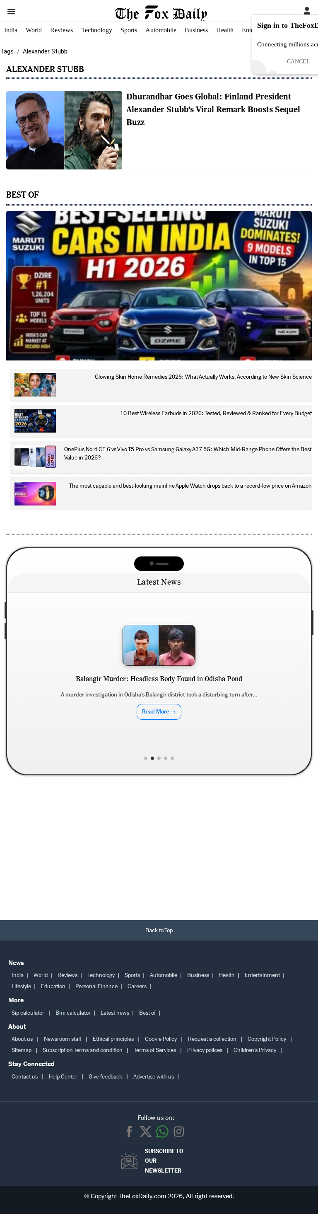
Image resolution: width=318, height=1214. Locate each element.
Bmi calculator (73, 1012)
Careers (137, 986)
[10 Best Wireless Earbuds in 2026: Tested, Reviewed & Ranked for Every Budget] (35, 421)
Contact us (25, 1076)
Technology (96, 30)
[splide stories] (64, 130)
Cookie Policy (161, 1038)
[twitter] (146, 1131)
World (34, 30)
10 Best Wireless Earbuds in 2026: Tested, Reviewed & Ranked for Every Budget (216, 413)
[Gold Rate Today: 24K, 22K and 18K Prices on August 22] (159, 645)
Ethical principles (113, 1038)
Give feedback (105, 1076)
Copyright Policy (267, 1038)
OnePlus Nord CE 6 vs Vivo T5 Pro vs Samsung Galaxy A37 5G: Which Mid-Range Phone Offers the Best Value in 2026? (187, 453)
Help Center (63, 1076)
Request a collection (212, 1038)
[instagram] (179, 1131)
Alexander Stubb (45, 69)
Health (225, 30)
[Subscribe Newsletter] (131, 1161)
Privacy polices (204, 1050)
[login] (307, 11)
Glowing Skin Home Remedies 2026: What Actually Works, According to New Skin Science (203, 376)
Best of (147, 1012)
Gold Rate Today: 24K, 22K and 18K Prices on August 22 (159, 689)
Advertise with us (153, 1076)
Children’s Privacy (255, 1050)
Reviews (61, 30)
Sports (128, 30)
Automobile (160, 30)
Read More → (159, 721)
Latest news (115, 1012)
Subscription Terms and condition (83, 1050)
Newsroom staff (63, 1038)
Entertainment (262, 975)
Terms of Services (155, 1050)
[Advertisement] (159, 850)
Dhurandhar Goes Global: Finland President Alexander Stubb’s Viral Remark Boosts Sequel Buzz (213, 110)
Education (53, 986)
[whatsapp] (162, 1131)
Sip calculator (28, 1012)
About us (22, 1038)
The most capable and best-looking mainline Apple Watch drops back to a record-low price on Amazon (190, 485)
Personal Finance (96, 986)
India (10, 30)
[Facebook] (129, 1131)
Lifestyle (21, 986)
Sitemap (21, 1050)
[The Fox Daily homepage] (160, 17)
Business (196, 30)
